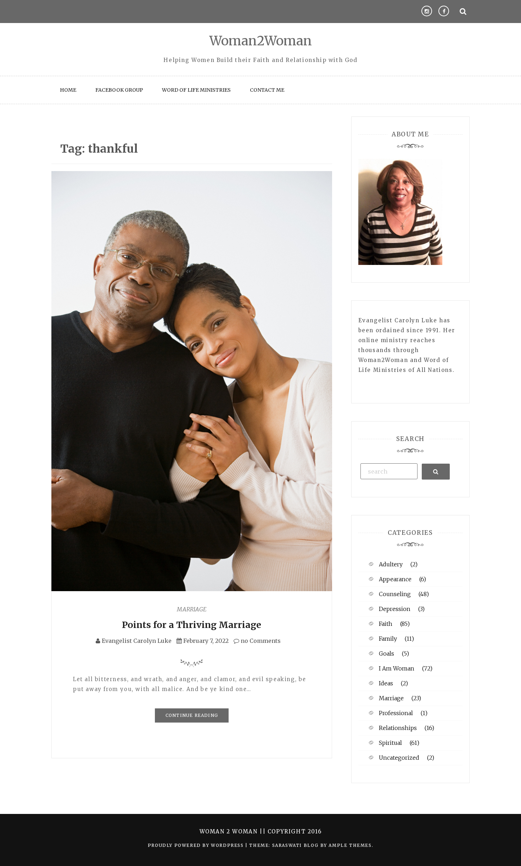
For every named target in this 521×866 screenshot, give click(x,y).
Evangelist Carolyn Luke (137, 640)
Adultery (391, 564)
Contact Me (267, 90)
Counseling (395, 594)
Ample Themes (350, 845)
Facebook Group (119, 90)
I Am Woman (396, 668)
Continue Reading (192, 715)
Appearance (395, 579)
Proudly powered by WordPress (196, 845)
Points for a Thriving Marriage (191, 624)
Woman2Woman (260, 41)
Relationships (398, 727)
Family (388, 638)
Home (68, 90)
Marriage (192, 609)
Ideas (386, 683)
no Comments (260, 640)
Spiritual (390, 742)
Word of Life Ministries (196, 90)
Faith (385, 623)
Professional (396, 713)
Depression (394, 608)
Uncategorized (399, 757)
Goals (386, 653)
